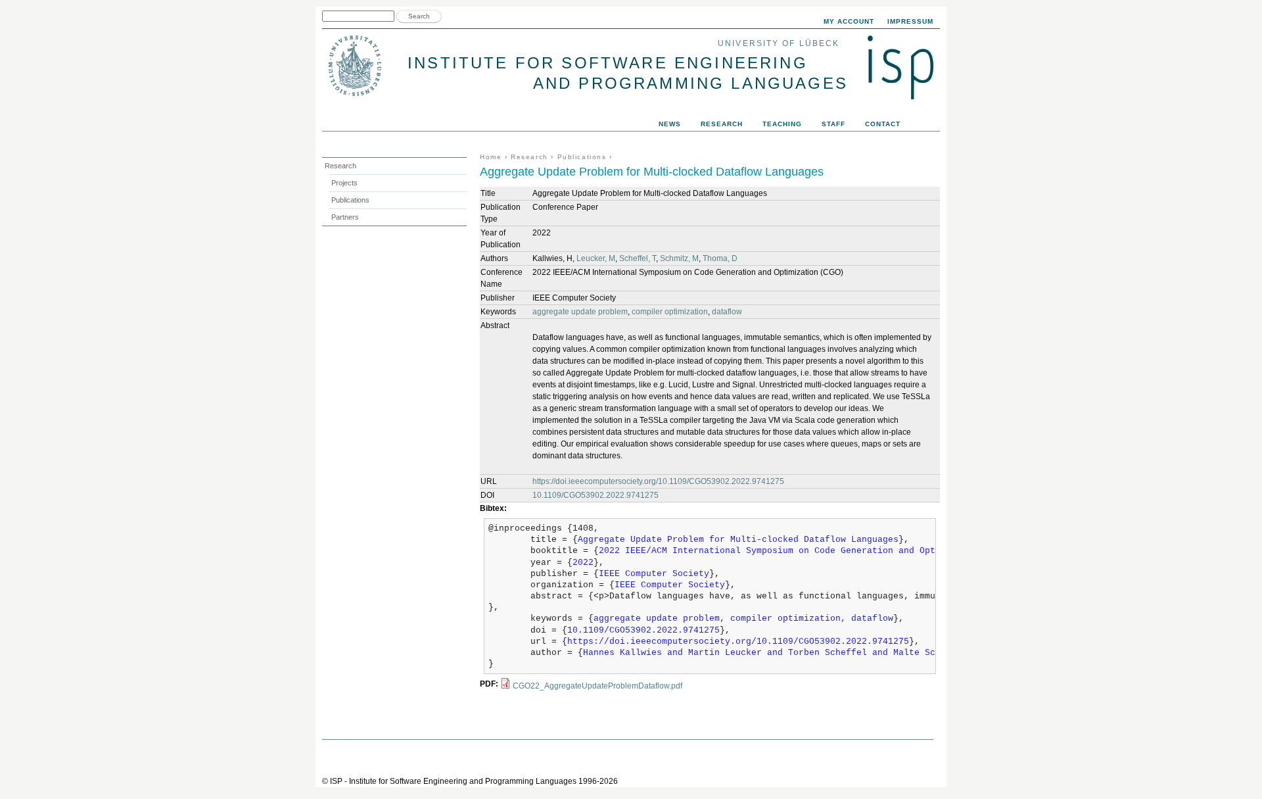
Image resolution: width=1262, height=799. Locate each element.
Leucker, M (595, 258)
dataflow (727, 311)
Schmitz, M (679, 258)
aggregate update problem (580, 311)
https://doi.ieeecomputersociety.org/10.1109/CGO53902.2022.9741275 (658, 481)
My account (849, 21)
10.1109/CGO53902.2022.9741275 (595, 495)
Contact (882, 124)
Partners (345, 217)
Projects (344, 183)
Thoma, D (720, 258)
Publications (582, 156)
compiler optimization (670, 311)
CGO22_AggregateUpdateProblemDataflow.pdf (597, 685)
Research (529, 156)
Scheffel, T (637, 258)
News (670, 124)
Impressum (910, 21)
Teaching (782, 124)
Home (491, 156)
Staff (833, 124)
